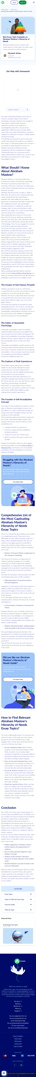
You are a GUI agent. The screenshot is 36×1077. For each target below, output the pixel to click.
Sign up (22, 2)
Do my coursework (18, 1025)
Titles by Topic (14, 9)
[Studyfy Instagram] (21, 1065)
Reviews (18, 1004)
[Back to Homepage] (2, 2)
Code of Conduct (18, 1046)
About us (18, 1008)
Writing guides (4, 9)
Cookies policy (18, 1043)
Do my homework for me (18, 1018)
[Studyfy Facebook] (15, 1065)
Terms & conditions (18, 1036)
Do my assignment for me (18, 1016)
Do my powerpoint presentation (18, 1023)
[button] (34, 2)
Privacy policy (18, 1038)
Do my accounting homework (18, 1028)
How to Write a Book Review (21, 273)
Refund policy (18, 1041)
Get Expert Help (18, 482)
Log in (14, 2)
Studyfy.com (23, 1073)
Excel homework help (18, 1021)
